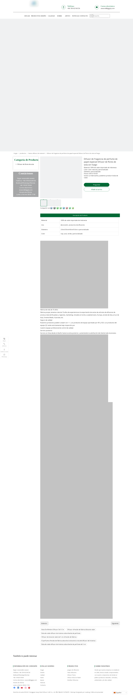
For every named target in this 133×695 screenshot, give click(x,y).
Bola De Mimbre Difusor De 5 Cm (52, 630)
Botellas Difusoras (72, 680)
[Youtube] (22, 687)
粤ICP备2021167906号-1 (63, 692)
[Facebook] (14, 687)
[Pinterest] (29, 687)
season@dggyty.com (108, 8)
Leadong (87, 692)
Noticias (42, 682)
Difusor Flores (71, 675)
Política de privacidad (97, 692)
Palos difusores (71, 672)
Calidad (42, 675)
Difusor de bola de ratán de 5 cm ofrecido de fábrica (58, 637)
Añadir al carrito (96, 189)
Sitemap (72, 692)
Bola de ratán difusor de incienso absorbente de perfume (60, 633)
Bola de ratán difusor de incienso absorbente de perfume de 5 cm (63, 644)
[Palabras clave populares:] (91, 15)
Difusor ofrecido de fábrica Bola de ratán (81, 630)
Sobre (42, 677)
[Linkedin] (18, 687)
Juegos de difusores (73, 670)
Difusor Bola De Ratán (74, 677)
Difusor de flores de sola (25, 164)
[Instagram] (25, 687)
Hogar (42, 670)
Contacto (43, 685)
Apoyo (42, 680)
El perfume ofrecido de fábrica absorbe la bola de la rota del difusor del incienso (68, 641)
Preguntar (96, 185)
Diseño (42, 672)
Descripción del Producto (80, 215)
